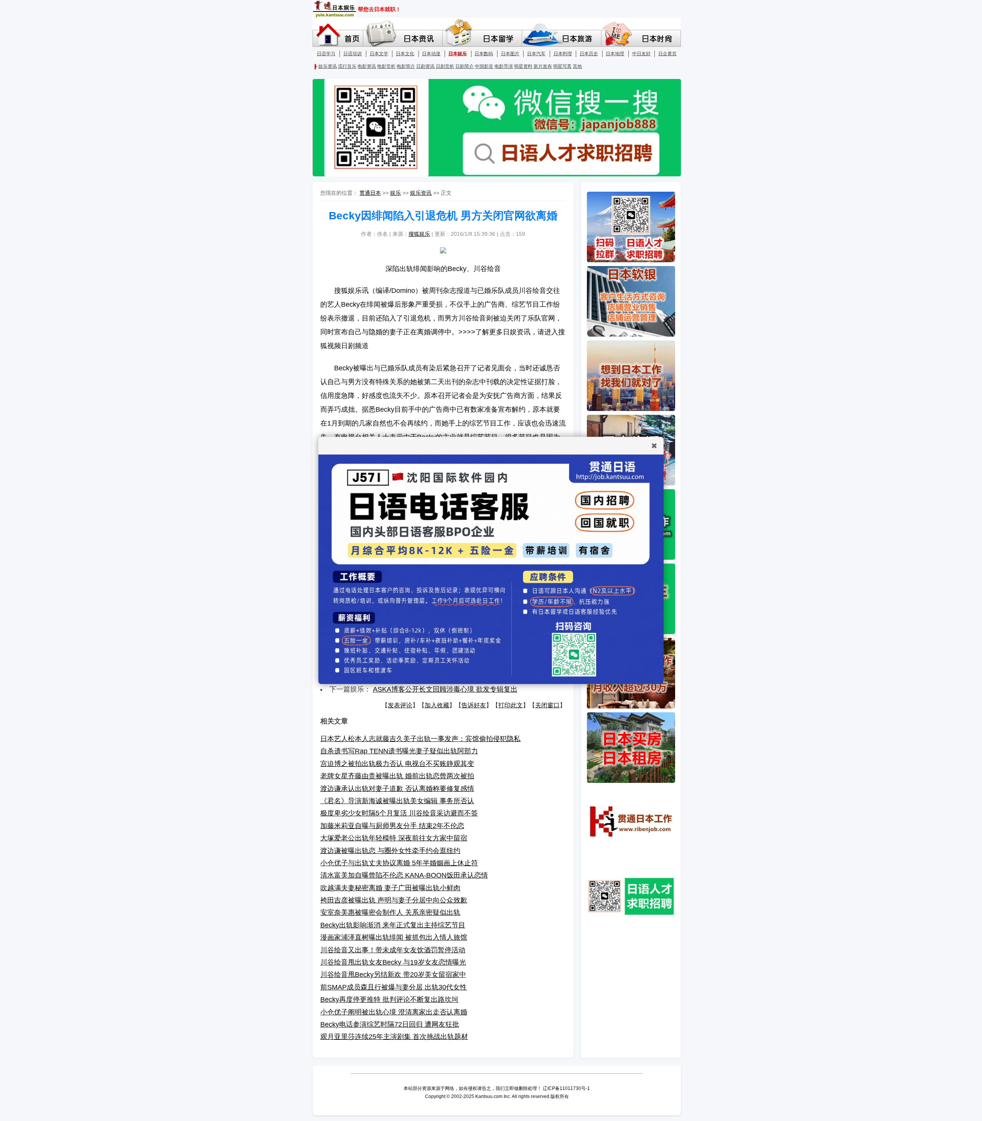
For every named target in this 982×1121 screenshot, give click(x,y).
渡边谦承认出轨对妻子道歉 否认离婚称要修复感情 (397, 788)
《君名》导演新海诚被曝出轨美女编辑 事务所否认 (397, 801)
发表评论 (400, 705)
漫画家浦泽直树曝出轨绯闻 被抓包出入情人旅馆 (393, 937)
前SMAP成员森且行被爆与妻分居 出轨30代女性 (393, 987)
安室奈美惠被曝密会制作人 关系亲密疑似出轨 (390, 912)
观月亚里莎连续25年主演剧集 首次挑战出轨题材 (394, 1036)
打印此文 (510, 705)
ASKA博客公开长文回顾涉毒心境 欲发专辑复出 (445, 689)
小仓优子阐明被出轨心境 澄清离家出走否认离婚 (393, 1012)
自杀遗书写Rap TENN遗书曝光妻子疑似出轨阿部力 (399, 751)
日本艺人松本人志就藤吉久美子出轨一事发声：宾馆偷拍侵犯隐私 (420, 739)
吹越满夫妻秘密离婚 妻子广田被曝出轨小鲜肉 (390, 888)
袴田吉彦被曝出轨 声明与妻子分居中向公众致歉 (393, 900)
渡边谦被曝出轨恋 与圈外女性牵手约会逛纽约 (390, 851)
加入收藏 (437, 705)
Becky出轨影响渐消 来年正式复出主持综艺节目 (392, 925)
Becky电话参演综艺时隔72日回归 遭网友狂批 (389, 1024)
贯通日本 (370, 193)
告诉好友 (473, 705)
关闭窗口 (547, 705)
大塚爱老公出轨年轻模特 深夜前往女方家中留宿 (393, 838)
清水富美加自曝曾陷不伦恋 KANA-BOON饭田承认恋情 (404, 875)
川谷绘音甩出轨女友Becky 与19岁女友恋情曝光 (393, 962)
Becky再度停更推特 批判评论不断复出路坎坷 (389, 999)
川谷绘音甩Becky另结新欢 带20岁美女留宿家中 (393, 974)
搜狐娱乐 (419, 234)
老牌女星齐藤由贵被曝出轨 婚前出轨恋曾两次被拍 (397, 776)
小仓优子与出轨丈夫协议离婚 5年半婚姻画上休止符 (399, 863)
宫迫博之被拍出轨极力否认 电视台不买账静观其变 (397, 764)
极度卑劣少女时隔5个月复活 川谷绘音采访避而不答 (399, 813)
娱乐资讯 (421, 193)
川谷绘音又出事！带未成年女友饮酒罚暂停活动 (392, 950)
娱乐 (395, 193)
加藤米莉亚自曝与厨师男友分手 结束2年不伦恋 (392, 826)
